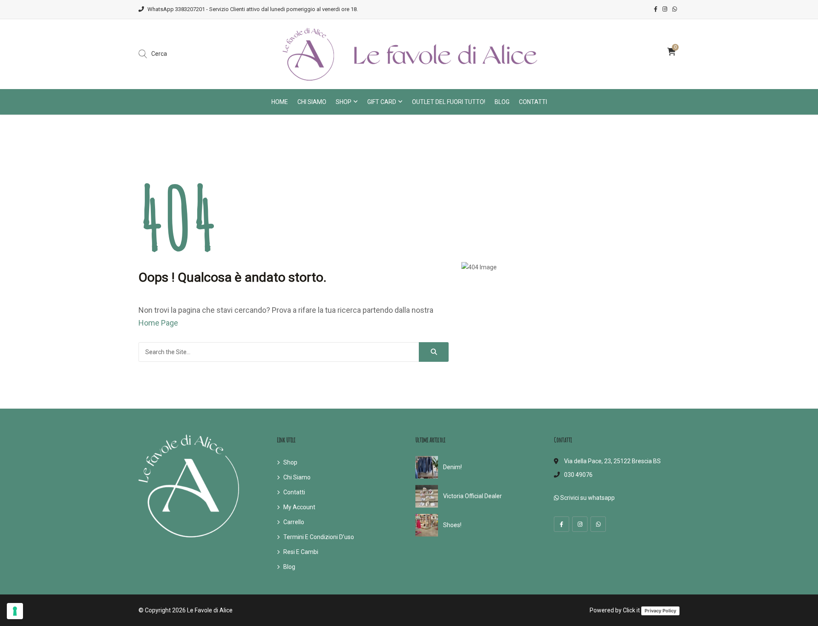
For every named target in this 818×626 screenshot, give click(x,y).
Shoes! (452, 525)
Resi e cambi (300, 551)
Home (279, 101)
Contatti (533, 101)
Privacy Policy (660, 611)
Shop (343, 101)
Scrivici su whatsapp (587, 497)
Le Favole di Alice (210, 610)
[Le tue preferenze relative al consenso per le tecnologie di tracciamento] (15, 611)
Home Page (158, 322)
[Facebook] (561, 524)
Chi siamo (311, 101)
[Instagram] (580, 524)
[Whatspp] (598, 524)
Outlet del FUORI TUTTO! (448, 101)
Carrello (293, 522)
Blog (502, 101)
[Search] (434, 352)
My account (299, 507)
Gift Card (381, 101)
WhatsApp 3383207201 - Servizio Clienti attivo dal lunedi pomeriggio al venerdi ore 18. (252, 9)
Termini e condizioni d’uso (318, 537)
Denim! (452, 467)
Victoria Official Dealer (472, 496)
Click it (631, 610)
